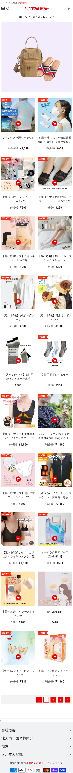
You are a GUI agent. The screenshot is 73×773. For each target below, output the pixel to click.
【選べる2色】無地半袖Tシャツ (18, 317)
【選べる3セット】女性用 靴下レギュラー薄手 (19, 376)
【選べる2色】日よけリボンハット (54, 317)
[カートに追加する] (18, 123)
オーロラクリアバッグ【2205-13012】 (54, 554)
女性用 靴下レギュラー (54, 374)
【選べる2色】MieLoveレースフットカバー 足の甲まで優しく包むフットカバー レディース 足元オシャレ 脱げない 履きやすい (55, 199)
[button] (3, 9)
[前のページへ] (39, 700)
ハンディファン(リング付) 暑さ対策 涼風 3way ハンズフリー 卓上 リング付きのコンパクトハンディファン (55, 436)
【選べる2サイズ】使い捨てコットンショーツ (18, 495)
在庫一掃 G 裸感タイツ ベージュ (55, 673)
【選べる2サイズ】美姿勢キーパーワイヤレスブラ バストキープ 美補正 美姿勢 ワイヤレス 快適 (18, 436)
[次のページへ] (67, 700)
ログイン (5, 2)
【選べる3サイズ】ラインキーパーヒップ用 (18, 258)
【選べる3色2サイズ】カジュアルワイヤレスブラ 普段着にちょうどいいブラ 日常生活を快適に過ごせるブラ (18, 554)
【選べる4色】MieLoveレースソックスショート (55, 258)
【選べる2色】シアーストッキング (18, 613)
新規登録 (19, 2)
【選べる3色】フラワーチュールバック (18, 199)
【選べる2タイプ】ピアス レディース (18, 673)
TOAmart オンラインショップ (46, 763)
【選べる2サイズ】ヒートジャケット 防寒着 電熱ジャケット (54, 495)
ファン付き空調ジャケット (18, 137)
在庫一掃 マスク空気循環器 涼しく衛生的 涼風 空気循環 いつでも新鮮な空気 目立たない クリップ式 (55, 140)
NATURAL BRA (54, 611)
